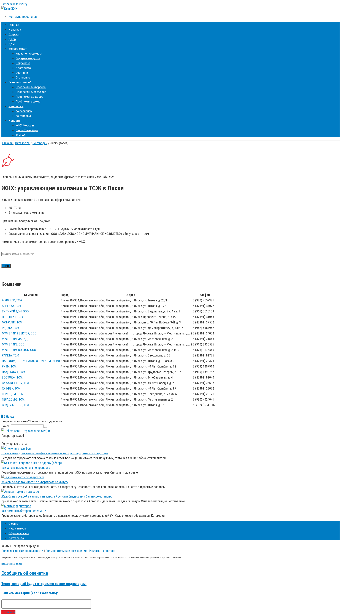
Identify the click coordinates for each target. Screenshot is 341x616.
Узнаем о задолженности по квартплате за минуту (34, 482)
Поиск (6, 265)
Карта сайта (16, 538)
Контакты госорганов (23, 16)
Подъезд (14, 34)
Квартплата (23, 68)
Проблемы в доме (28, 101)
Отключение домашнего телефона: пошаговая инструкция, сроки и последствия (54, 453)
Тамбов (21, 135)
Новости (14, 120)
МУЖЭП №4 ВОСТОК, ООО (19, 350)
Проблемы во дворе (29, 96)
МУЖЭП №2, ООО (13, 344)
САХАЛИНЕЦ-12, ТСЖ (16, 383)
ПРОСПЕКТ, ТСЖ (12, 317)
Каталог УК (16, 106)
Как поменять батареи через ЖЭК (23, 511)
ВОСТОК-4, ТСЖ (12, 377)
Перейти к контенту (14, 4)
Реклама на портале (102, 551)
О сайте (13, 523)
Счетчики (22, 72)
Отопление (23, 77)
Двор (12, 39)
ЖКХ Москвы (25, 125)
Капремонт (23, 63)
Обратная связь (19, 533)
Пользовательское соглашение (66, 551)
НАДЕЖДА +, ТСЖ (13, 372)
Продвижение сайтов (12, 564)
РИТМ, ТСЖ (9, 366)
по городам (23, 116)
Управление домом (29, 53)
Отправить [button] (8, 612)
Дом (12, 44)
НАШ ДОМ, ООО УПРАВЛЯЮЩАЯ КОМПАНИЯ (31, 361)
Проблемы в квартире (31, 87)
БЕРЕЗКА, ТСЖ (11, 306)
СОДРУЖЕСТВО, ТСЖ (16, 405)
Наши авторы (18, 528)
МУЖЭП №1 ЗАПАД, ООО (18, 339)
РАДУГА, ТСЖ (10, 328)
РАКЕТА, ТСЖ (10, 355)
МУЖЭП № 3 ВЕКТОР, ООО (19, 333)
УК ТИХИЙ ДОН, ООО (15, 311)
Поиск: (6, 426)
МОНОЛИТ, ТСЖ (12, 322)
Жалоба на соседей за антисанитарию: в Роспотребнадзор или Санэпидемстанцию (56, 496)
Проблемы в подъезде (31, 92)
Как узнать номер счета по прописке (25, 467)
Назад (10, 416)
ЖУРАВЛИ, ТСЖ (12, 300)
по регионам (24, 111)
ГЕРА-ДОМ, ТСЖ (12, 394)
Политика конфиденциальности (22, 551)
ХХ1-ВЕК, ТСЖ (11, 388)
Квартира (15, 29)
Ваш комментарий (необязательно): (29, 593)
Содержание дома (28, 58)
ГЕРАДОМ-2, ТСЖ (13, 399)
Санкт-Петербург (27, 130)
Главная (14, 24)
